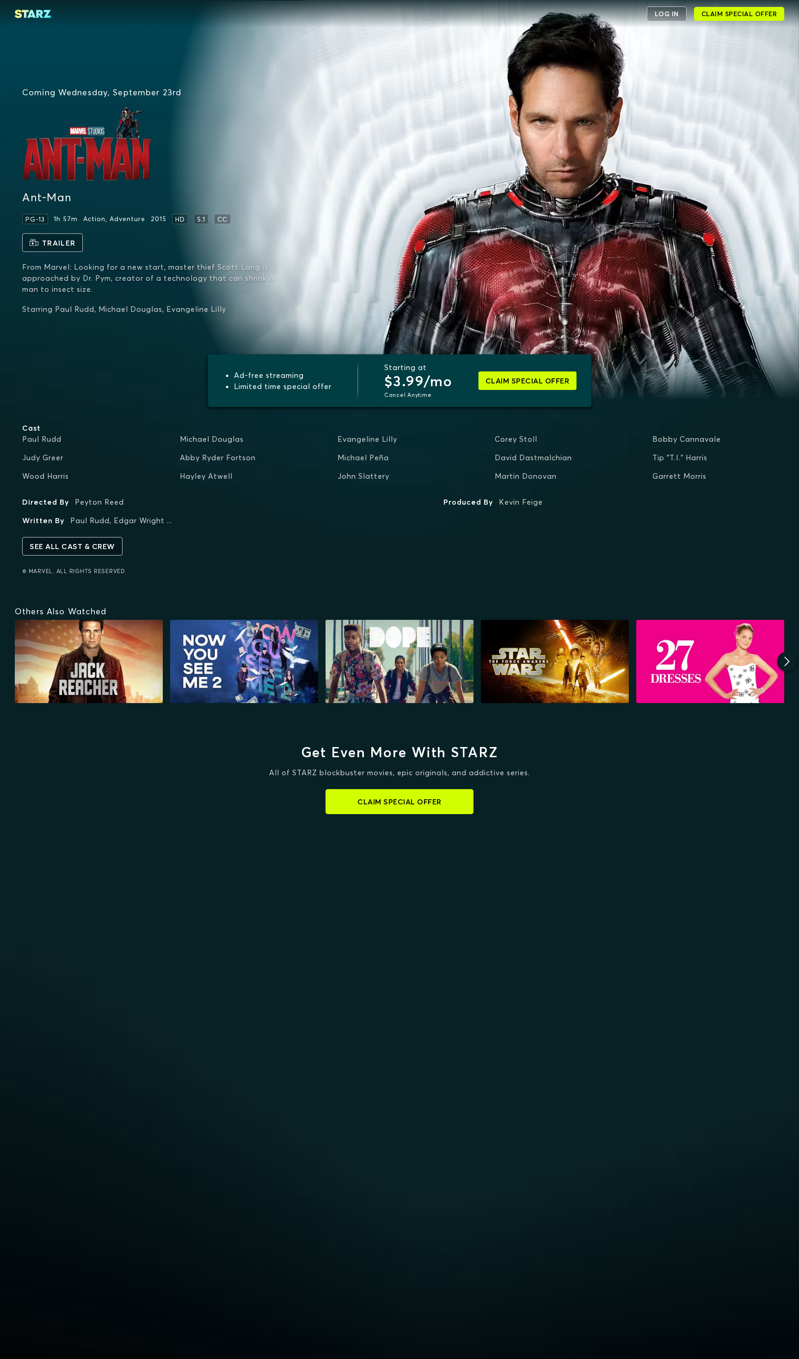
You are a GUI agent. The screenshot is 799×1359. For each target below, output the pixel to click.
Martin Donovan (526, 476)
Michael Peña (363, 457)
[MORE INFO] (89, 661)
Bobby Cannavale (686, 439)
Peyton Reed (99, 502)
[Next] (787, 661)
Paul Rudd (41, 439)
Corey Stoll (516, 439)
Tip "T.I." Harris (679, 457)
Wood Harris (45, 476)
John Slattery (363, 476)
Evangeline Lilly (367, 439)
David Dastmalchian (533, 457)
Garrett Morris (679, 476)
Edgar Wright (139, 520)
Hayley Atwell (206, 476)
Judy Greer (42, 457)
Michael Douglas (212, 439)
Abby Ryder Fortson (218, 457)
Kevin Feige (521, 502)
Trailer (58, 242)
